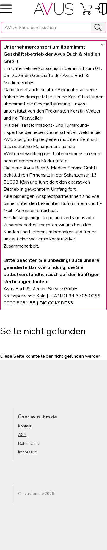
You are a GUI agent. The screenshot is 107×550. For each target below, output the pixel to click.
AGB (22, 434)
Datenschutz (29, 443)
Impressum (28, 452)
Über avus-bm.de (37, 417)
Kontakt (24, 426)
